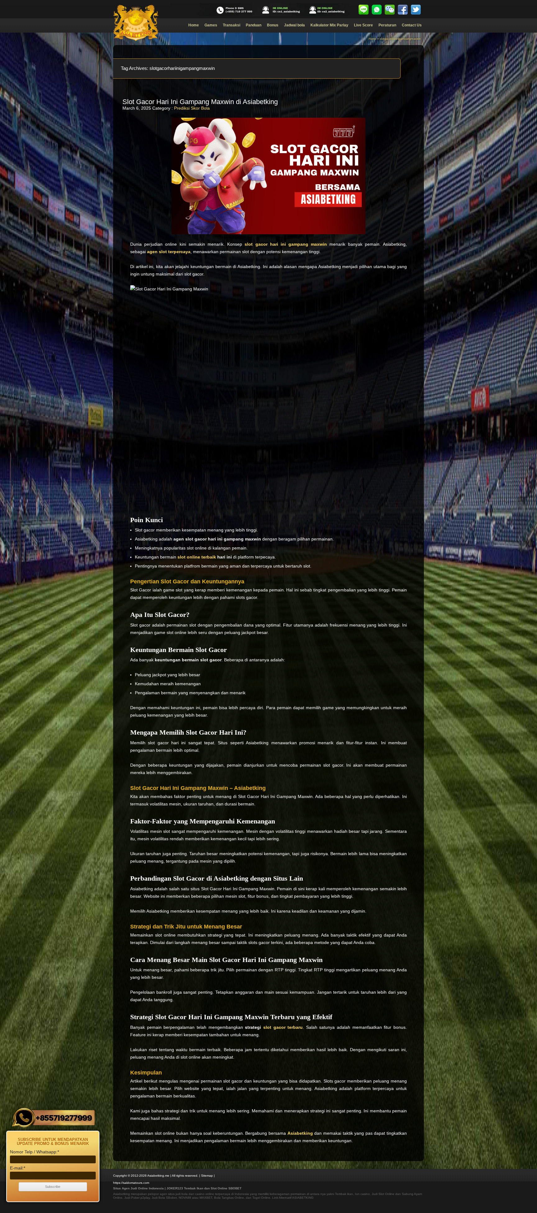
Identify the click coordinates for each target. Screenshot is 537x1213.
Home (193, 25)
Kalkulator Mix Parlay (329, 25)
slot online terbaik (196, 556)
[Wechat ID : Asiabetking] (390, 10)
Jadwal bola (294, 25)
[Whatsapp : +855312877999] (377, 10)
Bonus (272, 25)
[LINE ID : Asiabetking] (364, 10)
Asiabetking (121, 1194)
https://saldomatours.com (131, 1182)
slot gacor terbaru (283, 1027)
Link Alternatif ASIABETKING (293, 1197)
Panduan (253, 25)
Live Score (363, 25)
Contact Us (412, 25)
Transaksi (231, 25)
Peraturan (387, 25)
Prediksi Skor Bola (192, 108)
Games (210, 25)
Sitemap (207, 1175)
